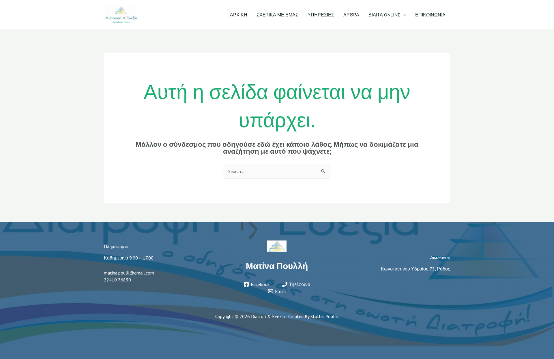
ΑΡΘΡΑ (351, 15)
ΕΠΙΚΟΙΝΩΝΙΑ (430, 15)
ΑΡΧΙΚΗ (238, 15)
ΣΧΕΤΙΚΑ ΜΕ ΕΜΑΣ (277, 15)
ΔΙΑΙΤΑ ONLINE (384, 15)
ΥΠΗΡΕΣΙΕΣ (321, 15)
